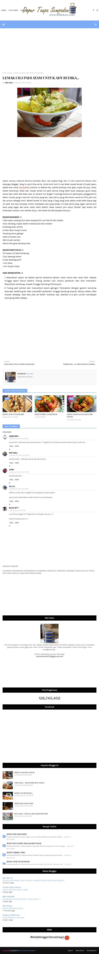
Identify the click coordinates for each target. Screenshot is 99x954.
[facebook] (93, 10)
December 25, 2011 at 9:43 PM (18, 438)
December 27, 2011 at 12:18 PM (19, 489)
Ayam (10, 73)
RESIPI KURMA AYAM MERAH (46, 414)
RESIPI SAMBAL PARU (16, 853)
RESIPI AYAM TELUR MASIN (13, 414)
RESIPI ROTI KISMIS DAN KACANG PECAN (24, 843)
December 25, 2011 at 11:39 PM (19, 472)
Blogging (5, 950)
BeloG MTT (14, 508)
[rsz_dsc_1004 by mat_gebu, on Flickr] (49, 136)
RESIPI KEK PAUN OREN (23, 803)
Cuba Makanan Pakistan (13, 917)
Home (5, 73)
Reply (11, 446)
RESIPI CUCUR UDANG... (23, 793)
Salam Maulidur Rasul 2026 (15, 890)
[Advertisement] (49, 50)
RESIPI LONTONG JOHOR (24, 772)
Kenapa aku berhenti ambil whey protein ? (22, 899)
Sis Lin (12, 486)
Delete (17, 446)
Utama (70, 950)
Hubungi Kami (91, 950)
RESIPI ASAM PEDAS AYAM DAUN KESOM (80, 415)
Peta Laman (80, 950)
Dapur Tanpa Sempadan (26, 950)
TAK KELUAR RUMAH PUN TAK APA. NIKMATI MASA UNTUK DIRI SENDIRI (33, 880)
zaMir (11, 469)
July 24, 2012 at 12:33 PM (17, 510)
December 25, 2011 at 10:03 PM (19, 455)
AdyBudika (14, 436)
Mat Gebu (9, 83)
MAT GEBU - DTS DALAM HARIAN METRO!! (31, 814)
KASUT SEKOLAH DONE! (13, 908)
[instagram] (97, 10)
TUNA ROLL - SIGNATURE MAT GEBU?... (29, 783)
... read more (66, 837)
